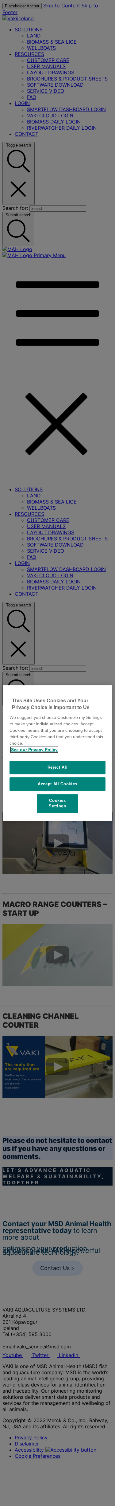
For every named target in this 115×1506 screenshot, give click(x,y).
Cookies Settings (57, 803)
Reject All (58, 767)
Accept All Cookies (57, 784)
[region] (57, 753)
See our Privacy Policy (34, 749)
